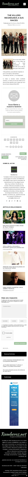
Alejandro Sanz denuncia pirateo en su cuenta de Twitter (14, 267)
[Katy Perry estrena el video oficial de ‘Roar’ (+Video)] (14, 217)
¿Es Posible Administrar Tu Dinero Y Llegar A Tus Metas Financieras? (13, 365)
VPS (11, 470)
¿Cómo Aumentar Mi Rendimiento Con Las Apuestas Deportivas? (13, 360)
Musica (9, 25)
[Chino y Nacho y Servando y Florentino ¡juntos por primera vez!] (14, 237)
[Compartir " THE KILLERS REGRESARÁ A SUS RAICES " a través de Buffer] (23, 139)
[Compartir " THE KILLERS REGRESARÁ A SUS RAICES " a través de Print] (17, 142)
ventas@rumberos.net (21, 461)
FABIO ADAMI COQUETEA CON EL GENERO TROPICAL (13, 288)
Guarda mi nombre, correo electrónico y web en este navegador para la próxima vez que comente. (14, 326)
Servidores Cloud (17, 470)
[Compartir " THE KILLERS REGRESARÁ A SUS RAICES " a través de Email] (14, 142)
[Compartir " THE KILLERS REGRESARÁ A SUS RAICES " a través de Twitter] (8, 139)
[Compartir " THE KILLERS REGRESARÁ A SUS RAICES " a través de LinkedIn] (20, 139)
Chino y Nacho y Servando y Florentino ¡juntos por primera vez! (13, 247)
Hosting (7, 470)
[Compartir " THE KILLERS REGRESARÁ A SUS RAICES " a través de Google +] (11, 139)
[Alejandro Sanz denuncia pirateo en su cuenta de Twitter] (14, 258)
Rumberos (13, 23)
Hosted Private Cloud (16, 472)
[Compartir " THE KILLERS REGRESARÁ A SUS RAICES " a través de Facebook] (5, 139)
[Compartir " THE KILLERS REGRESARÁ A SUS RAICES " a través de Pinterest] (17, 139)
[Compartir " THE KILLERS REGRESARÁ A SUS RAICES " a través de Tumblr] (14, 139)
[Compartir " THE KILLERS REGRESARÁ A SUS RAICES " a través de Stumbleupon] (11, 142)
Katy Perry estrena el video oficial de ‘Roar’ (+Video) (13, 226)
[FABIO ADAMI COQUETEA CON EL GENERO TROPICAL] (14, 278)
